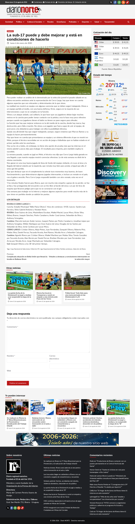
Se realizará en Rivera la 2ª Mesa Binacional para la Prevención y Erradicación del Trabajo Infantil (16, 422)
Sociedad (9, 22)
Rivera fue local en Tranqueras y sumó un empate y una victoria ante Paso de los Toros (47, 296)
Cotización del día (80, 2)
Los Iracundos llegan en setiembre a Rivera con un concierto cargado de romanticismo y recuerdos (67, 422)
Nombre (11, 356)
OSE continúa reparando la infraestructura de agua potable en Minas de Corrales (62, 502)
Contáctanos (38, 2)
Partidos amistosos (66, 249)
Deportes (85, 22)
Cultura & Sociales (34, 22)
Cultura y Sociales (63, 413)
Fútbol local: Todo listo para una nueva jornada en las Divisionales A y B (76, 295)
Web (9, 371)
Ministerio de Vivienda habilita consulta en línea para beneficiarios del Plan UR (109, 478)
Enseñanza (61, 22)
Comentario (12, 327)
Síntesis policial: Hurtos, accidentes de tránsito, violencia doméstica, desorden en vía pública (92, 421)
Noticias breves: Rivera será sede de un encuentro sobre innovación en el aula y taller (41, 422)
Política (19, 22)
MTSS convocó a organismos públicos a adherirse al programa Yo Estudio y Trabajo (108, 505)
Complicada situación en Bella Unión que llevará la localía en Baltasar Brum (27, 256)
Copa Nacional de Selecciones (20, 249)
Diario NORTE (65, 520)
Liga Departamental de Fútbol (49, 249)
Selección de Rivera (79, 249)
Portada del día (50, 2)
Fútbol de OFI (35, 249)
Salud (96, 22)
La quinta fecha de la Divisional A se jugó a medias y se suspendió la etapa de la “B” (19, 296)
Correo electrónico (54, 359)
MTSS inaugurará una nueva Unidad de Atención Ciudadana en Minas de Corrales (62, 509)
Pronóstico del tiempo (65, 2)
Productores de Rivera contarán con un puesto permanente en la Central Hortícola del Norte (108, 463)
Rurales (50, 22)
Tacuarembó (109, 22)
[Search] (128, 22)
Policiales (73, 22)
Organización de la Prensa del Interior (22, 486)
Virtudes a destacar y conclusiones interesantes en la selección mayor (69, 256)
